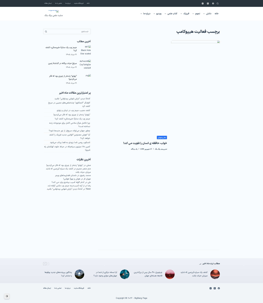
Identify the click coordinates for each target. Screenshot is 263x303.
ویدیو (158, 13)
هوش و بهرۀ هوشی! (71, 179)
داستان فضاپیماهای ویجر (66, 175)
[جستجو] (217, 3)
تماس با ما (58, 3)
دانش (208, 13)
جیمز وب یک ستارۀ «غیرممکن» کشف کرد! (61, 49)
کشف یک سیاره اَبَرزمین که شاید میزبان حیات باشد (194, 274)
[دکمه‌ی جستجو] (45, 31)
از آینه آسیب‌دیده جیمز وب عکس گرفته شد (66, 185)
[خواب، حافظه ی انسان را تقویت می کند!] (195, 143)
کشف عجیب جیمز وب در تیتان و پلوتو (73, 110)
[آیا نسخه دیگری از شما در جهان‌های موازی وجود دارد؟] (124, 274)
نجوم (197, 13)
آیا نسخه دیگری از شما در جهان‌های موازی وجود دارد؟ (105, 274)
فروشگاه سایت (78, 3)
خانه (88, 3)
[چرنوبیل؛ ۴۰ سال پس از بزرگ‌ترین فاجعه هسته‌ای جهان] (170, 274)
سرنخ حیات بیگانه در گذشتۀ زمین (62, 63)
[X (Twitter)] (208, 3)
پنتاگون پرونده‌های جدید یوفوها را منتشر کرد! (58, 274)
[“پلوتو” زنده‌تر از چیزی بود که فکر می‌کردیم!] (85, 79)
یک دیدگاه (134, 149)
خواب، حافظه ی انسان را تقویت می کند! (145, 143)
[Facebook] (213, 3)
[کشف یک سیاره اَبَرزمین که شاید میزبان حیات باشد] (215, 274)
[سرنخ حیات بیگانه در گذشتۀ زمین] (85, 65)
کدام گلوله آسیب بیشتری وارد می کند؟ (68, 182)
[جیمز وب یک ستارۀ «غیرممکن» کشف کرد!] (85, 51)
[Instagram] (203, 3)
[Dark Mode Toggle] (7, 296)
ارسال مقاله (48, 3)
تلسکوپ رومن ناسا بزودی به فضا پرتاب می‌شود (70, 142)
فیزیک (186, 13)
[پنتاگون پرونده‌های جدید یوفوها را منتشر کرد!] (79, 274)
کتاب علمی (172, 13)
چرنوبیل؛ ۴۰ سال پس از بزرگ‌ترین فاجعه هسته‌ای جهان (148, 274)
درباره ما (68, 3)
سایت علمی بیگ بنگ (54, 15)
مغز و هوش (162, 137)
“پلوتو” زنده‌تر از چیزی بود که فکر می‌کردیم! (63, 78)
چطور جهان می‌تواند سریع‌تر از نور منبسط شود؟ (69, 130)
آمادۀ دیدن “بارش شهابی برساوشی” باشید (72, 98)
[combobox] (69, 31)
